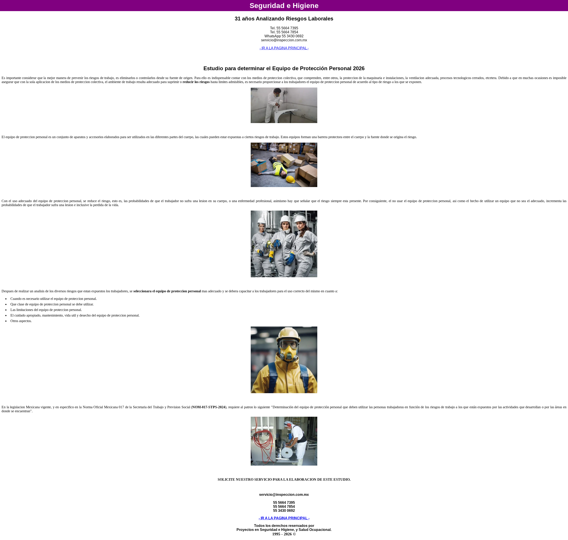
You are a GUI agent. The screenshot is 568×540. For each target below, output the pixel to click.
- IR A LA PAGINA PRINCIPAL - (284, 48)
